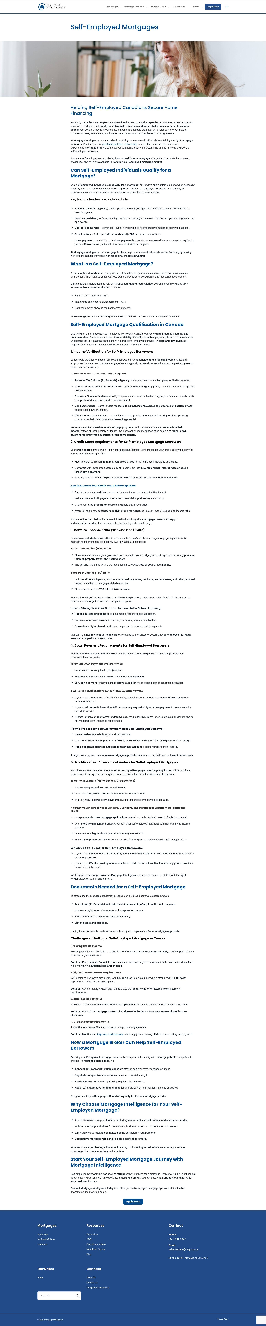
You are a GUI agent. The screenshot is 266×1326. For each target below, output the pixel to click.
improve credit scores (110, 1034)
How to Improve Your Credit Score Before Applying (103, 485)
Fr (227, 7)
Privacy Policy (223, 1319)
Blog (89, 1254)
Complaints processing (98, 1287)
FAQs (89, 1239)
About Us (91, 1277)
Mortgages (112, 7)
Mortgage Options (46, 1239)
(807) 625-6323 (177, 1238)
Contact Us (92, 1282)
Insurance (42, 1244)
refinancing (131, 144)
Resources (179, 7)
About (196, 7)
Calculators (92, 1234)
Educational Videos (96, 1244)
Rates (40, 1277)
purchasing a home (112, 144)
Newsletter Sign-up (96, 1249)
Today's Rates (158, 7)
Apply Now (213, 7)
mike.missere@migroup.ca (183, 1249)
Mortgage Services (134, 7)
